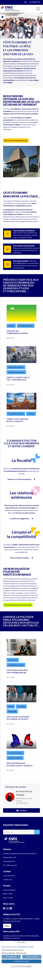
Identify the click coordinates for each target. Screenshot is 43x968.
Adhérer (7, 926)
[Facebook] (4, 908)
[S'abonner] (37, 832)
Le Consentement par (21, 966)
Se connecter (34, 2)
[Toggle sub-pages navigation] (2, 17)
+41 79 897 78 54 (22, 803)
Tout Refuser (11, 956)
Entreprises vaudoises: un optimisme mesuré (17, 671)
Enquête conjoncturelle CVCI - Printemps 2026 (18, 379)
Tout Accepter (31, 956)
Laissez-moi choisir (21, 961)
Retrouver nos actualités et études (15, 140)
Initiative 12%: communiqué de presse (17, 332)
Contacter (23, 810)
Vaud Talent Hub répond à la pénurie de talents (18, 718)
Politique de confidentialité (8, 953)
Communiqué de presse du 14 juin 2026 (17, 605)
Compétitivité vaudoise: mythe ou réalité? (18, 420)
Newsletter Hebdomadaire (15, 824)
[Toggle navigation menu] (38, 9)
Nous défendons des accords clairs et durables (19, 764)
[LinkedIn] (11, 908)
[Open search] (25, 2)
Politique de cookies (21, 953)
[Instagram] (7, 908)
